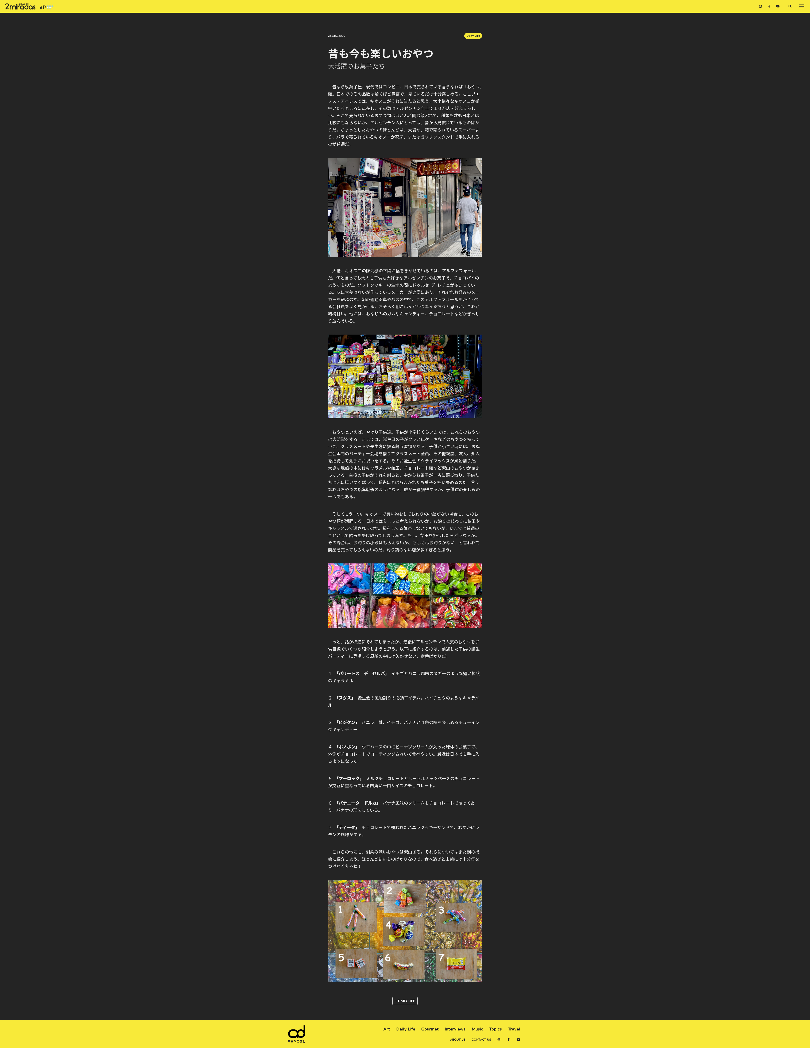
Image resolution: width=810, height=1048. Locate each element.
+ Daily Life (405, 1001)
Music (477, 1029)
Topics (495, 1029)
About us (458, 1040)
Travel (514, 1029)
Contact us (481, 1040)
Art (386, 1029)
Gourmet (430, 1029)
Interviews (455, 1029)
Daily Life (473, 36)
